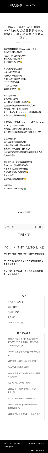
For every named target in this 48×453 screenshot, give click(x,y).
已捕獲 (28, 212)
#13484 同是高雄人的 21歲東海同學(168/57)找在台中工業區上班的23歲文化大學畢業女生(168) (24, 342)
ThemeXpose (8, 446)
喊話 (10, 307)
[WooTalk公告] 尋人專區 (18, 367)
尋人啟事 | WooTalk (24, 5)
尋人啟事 (12, 302)
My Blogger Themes (21, 443)
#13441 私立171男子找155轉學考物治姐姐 (24, 254)
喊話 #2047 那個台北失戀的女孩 (22, 398)
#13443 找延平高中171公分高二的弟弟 (24, 414)
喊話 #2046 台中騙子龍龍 (19, 383)
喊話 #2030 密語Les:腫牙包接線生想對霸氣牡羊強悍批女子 (23, 272)
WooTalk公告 (14, 322)
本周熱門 (12, 317)
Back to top (37, 450)
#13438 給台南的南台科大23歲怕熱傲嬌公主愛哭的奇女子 (24, 262)
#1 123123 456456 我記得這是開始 (22, 361)
